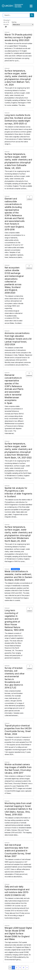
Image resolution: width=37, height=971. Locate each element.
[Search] (32, 15)
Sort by (14, 22)
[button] (6, 26)
